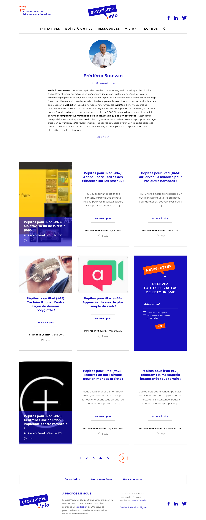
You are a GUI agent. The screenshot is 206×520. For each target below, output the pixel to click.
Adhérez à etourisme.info (36, 14)
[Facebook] (169, 18)
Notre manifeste (101, 479)
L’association (72, 479)
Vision (131, 28)
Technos (150, 28)
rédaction (82, 506)
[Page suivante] (123, 458)
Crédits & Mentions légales (133, 507)
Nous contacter (132, 479)
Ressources (109, 28)
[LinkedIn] (176, 18)
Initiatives (50, 28)
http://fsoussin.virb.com (103, 83)
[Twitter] (184, 18)
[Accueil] (103, 5)
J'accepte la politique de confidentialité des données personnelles (158, 315)
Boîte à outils (79, 28)
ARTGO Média (139, 500)
